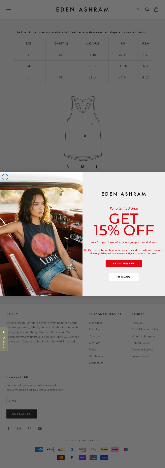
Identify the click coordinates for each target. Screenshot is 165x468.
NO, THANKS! (124, 277)
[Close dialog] (5, 177)
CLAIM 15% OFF (123, 263)
